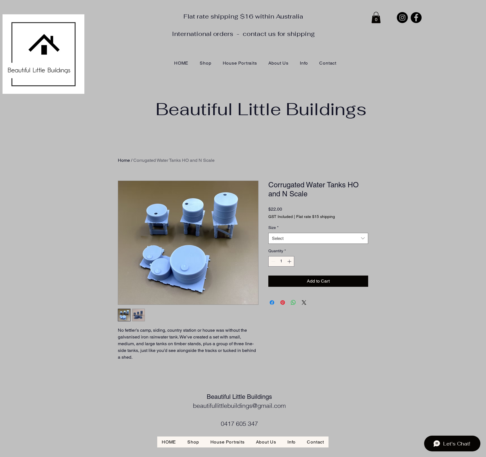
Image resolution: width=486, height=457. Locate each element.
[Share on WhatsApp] (293, 302)
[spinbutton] (281, 261)
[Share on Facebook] (272, 302)
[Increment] (289, 261)
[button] (376, 17)
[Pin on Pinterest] (282, 302)
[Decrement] (272, 261)
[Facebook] (416, 17)
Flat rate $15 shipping (315, 216)
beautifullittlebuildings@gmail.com (239, 406)
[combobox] (318, 238)
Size (273, 227)
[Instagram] (402, 17)
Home (124, 160)
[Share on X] (304, 302)
